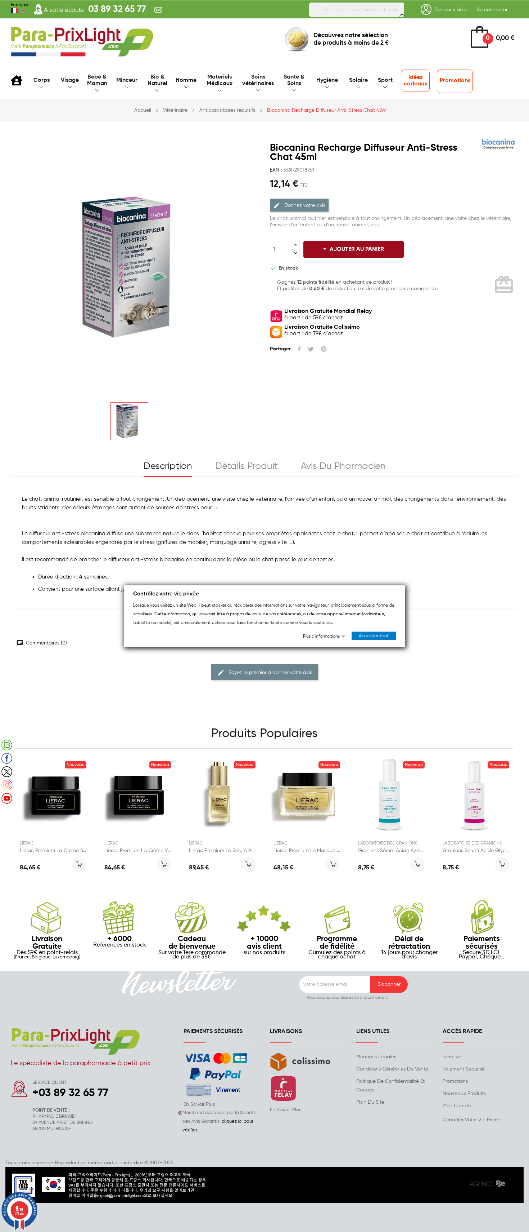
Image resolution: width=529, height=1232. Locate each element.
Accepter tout (374, 636)
